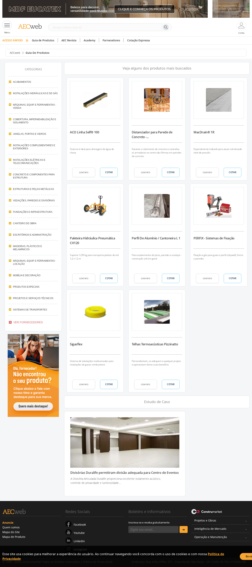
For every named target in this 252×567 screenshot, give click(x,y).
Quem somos (11, 527)
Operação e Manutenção (210, 537)
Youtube (79, 533)
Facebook (80, 524)
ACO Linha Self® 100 (84, 132)
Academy (89, 40)
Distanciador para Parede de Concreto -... (152, 134)
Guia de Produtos (43, 40)
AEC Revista (68, 40)
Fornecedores (111, 40)
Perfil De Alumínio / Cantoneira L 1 (156, 238)
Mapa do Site (11, 532)
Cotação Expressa (138, 40)
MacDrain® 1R (204, 132)
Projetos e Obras (205, 520)
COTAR (109, 172)
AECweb (15, 53)
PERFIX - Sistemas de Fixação (214, 238)
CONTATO (83, 172)
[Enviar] (184, 529)
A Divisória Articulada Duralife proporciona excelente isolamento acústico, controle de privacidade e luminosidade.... (115, 481)
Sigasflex (76, 344)
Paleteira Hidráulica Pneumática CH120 (92, 240)
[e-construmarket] (206, 511)
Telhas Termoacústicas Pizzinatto (155, 344)
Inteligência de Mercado (210, 529)
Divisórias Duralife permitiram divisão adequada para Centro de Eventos (124, 473)
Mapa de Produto (13, 537)
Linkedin (79, 541)
